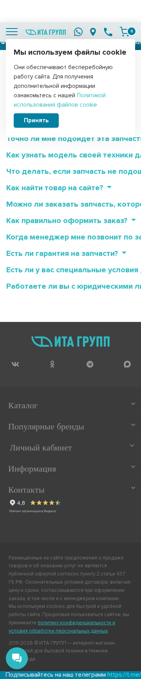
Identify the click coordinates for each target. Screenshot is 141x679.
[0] (124, 32)
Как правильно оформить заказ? (67, 220)
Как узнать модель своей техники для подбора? (71, 155)
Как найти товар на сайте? (55, 188)
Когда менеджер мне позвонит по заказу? (71, 237)
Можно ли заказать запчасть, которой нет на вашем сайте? (71, 204)
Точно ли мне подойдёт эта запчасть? (71, 138)
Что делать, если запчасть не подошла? (71, 171)
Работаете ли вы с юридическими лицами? (71, 286)
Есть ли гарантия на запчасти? (63, 253)
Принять (36, 120)
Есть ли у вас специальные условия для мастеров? (71, 270)
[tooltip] (15, 364)
